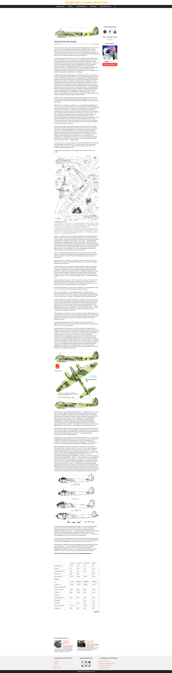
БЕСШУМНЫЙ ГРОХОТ (104, 661)
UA (112, 39)
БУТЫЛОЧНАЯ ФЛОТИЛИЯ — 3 (106, 665)
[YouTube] (115, 32)
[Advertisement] (86, 16)
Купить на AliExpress (110, 64)
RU (108, 39)
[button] (65, 6)
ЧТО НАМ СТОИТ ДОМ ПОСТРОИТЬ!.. (107, 663)
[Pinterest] (86, 662)
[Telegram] (105, 32)
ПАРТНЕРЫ (56, 663)
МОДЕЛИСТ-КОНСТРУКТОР (86, 2)
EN (110, 39)
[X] (86, 665)
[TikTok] (89, 665)
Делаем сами (60, 6)
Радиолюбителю (81, 6)
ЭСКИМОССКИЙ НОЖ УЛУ (105, 667)
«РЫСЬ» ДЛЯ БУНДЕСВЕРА (90, 641)
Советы (70, 6)
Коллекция (93, 6)
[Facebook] (110, 32)
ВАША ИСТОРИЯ (57, 667)
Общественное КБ (105, 6)
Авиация (97, 44)
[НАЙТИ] (115, 6)
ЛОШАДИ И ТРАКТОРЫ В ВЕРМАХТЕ (66, 642)
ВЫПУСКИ (55, 665)
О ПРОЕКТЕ (56, 661)
